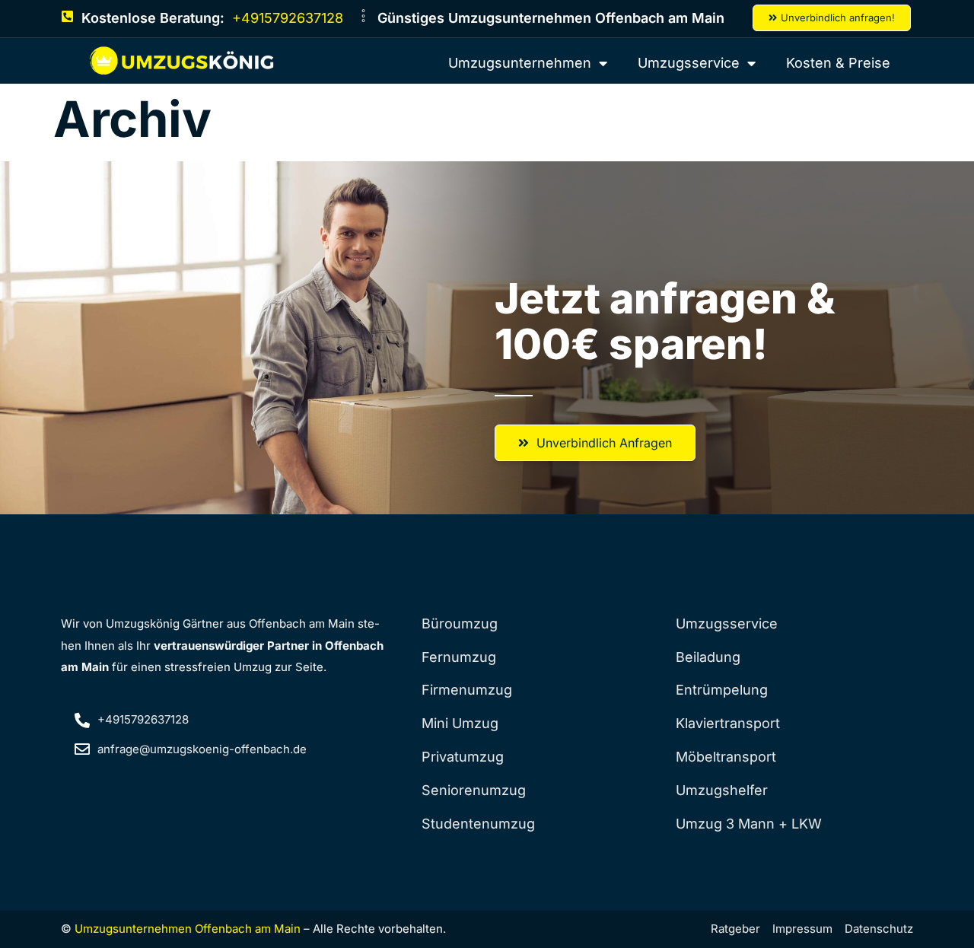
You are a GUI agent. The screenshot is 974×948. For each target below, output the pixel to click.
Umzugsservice (689, 63)
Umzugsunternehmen (519, 63)
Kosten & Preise (838, 63)
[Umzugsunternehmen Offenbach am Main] (183, 61)
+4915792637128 (287, 18)
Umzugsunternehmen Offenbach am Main (188, 928)
